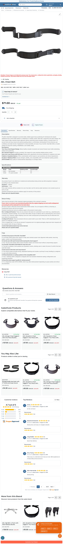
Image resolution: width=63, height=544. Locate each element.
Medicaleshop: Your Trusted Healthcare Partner (31, 1)
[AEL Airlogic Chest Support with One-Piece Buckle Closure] (11, 323)
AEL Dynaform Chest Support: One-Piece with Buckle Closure (30, 337)
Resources (37, 130)
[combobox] (53, 294)
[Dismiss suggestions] (60, 524)
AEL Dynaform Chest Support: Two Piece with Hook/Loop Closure (50, 337)
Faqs (32, 130)
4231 (47, 486)
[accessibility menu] (3, 538)
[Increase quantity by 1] (15, 112)
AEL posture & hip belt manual (13, 277)
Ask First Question (53, 300)
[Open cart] (60, 4)
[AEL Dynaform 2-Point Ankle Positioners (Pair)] (52, 511)
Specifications (12, 130)
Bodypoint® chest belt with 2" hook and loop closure (10, 382)
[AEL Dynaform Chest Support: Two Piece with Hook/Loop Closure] (52, 323)
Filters (57, 399)
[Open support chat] (60, 536)
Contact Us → (5, 96)
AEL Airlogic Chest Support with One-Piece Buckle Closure (10, 337)
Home (2, 10)
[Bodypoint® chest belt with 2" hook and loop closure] (11, 368)
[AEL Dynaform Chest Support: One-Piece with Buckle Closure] (31, 323)
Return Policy (26, 130)
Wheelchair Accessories (19, 10)
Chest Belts (41, 10)
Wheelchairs (9, 10)
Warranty (19, 130)
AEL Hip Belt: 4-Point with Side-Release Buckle (10, 523)
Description (4, 130)
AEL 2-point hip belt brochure (13, 274)
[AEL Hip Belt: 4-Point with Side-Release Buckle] (11, 511)
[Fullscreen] (59, 14)
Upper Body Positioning (32, 10)
